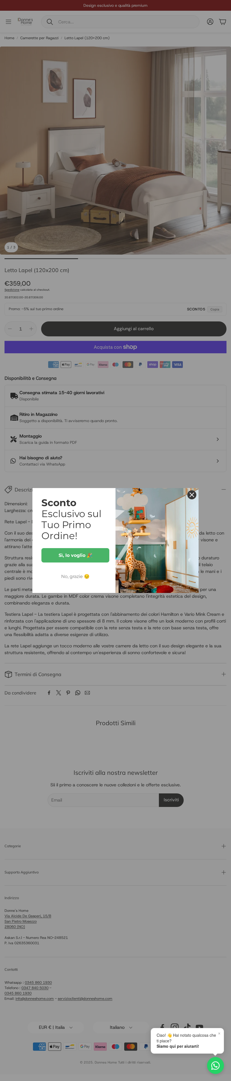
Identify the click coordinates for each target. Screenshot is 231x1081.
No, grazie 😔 (75, 576)
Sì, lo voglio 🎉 (75, 555)
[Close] (192, 495)
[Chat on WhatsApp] (215, 1065)
